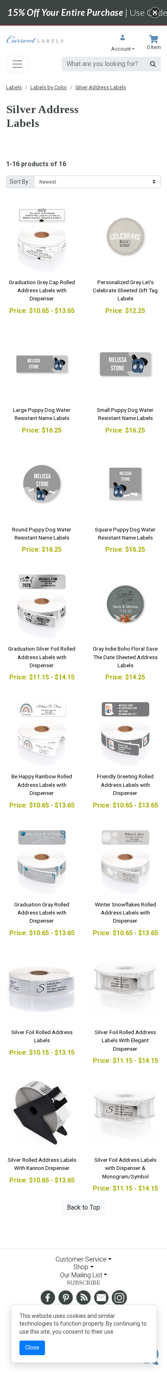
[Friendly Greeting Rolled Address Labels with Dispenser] (125, 730)
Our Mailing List (81, 1275)
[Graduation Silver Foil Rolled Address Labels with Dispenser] (41, 603)
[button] (123, 44)
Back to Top (83, 1207)
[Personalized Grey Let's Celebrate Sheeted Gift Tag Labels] (125, 236)
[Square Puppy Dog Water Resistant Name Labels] (125, 483)
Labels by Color (48, 87)
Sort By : (20, 181)
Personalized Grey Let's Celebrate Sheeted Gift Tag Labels (125, 290)
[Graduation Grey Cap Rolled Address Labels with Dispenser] (41, 236)
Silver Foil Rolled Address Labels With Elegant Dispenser (125, 1040)
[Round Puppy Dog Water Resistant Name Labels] (41, 483)
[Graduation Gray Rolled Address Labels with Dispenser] (41, 858)
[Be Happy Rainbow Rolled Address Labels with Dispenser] (41, 730)
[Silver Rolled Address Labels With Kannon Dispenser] (41, 1114)
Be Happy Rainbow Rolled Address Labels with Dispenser (41, 784)
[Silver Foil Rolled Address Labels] (41, 986)
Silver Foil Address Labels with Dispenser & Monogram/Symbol (125, 1168)
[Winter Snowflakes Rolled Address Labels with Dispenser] (125, 858)
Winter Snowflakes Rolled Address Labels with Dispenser (125, 912)
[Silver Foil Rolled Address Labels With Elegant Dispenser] (125, 986)
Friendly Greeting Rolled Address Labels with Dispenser (125, 784)
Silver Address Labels (100, 87)
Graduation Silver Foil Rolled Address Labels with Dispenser (41, 656)
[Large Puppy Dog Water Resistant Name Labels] (41, 364)
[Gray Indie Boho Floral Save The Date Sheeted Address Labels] (125, 603)
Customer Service (81, 1259)
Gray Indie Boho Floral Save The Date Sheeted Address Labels (125, 656)
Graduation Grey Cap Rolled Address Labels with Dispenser (42, 290)
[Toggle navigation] (17, 64)
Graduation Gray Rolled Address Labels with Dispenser (41, 912)
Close (32, 1347)
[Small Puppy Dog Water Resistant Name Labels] (125, 364)
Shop (80, 1267)
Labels (14, 87)
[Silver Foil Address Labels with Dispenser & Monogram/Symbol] (125, 1114)
